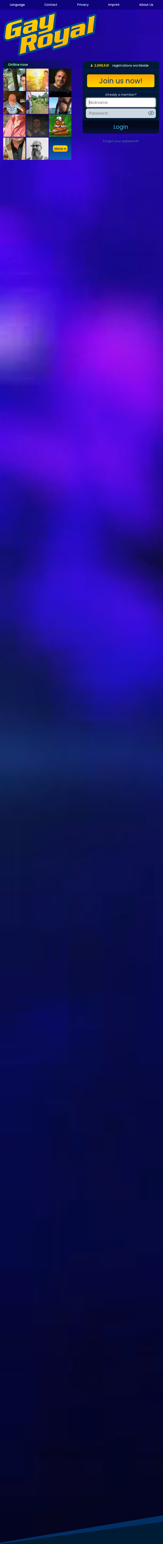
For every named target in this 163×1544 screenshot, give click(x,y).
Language (17, 4)
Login (121, 127)
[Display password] (151, 113)
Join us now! (120, 81)
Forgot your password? (121, 141)
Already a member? (121, 94)
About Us (146, 4)
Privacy (83, 4)
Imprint (114, 4)
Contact (50, 4)
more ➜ (60, 148)
